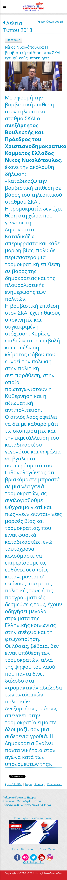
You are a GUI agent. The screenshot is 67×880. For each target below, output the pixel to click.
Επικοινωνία (54, 784)
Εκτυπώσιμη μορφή (51, 21)
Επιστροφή (13, 40)
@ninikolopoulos (33, 862)
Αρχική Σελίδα (13, 784)
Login (28, 784)
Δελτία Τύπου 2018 (17, 26)
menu (5, 7)
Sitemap (39, 784)
